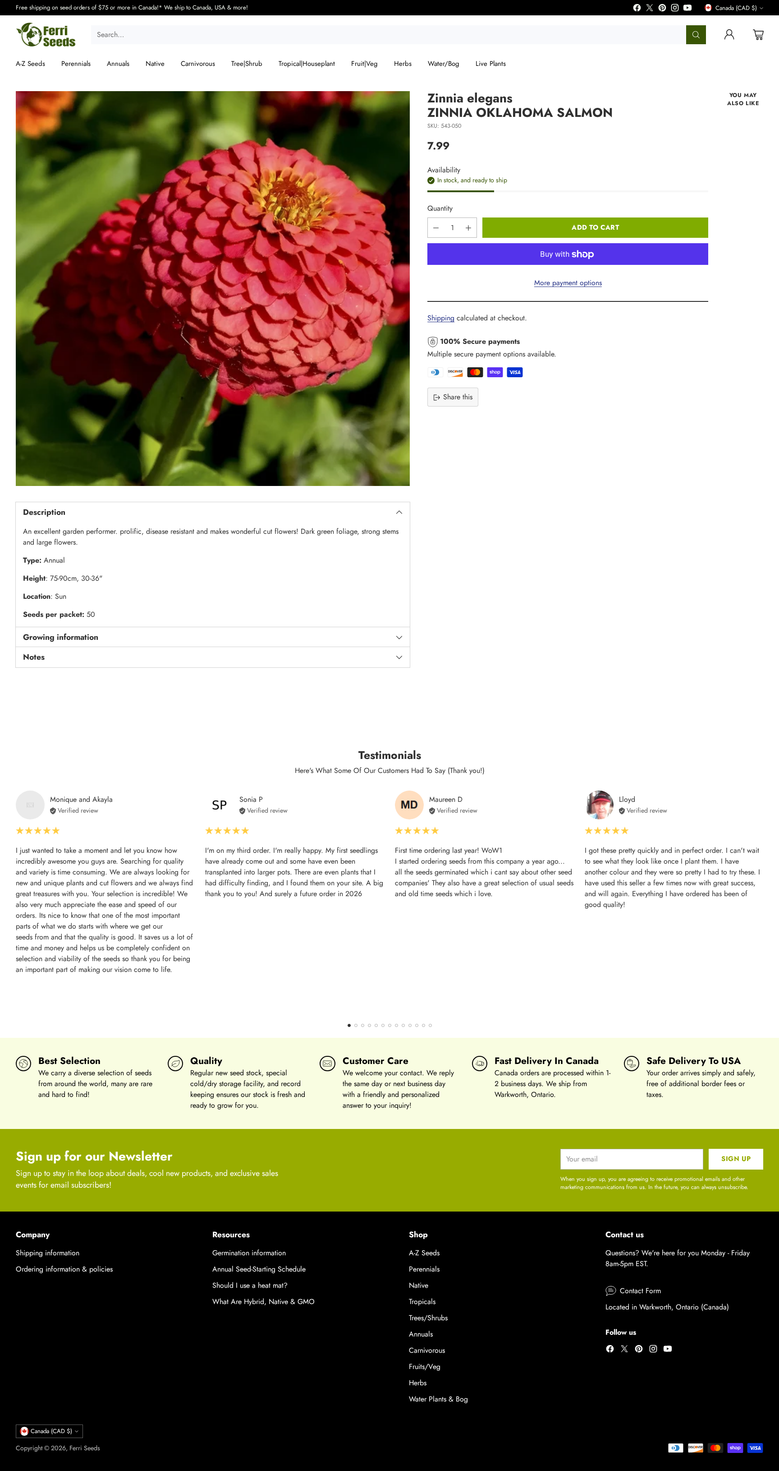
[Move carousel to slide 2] (355, 1025)
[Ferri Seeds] (46, 35)
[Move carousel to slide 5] (376, 1025)
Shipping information (47, 1253)
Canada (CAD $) (736, 8)
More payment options (568, 283)
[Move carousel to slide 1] (349, 1025)
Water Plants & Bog (438, 1399)
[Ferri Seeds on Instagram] (674, 9)
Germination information (249, 1253)
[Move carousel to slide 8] (396, 1025)
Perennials (424, 1269)
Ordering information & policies (64, 1269)
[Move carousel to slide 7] (389, 1025)
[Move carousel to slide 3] (362, 1025)
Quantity (440, 209)
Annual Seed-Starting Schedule (259, 1269)
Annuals (421, 1334)
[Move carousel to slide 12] (423, 1025)
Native (418, 1285)
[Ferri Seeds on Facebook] (637, 9)
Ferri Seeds (84, 1447)
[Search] (696, 34)
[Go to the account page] (729, 34)
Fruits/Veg (424, 1366)
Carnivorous (427, 1350)
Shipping (440, 318)
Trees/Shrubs (428, 1318)
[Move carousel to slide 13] (430, 1025)
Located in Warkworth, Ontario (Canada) (667, 1307)
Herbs (417, 1383)
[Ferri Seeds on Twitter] (649, 9)
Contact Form (640, 1291)
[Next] (760, 901)
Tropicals (422, 1301)
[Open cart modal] (758, 34)
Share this (457, 397)
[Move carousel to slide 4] (369, 1025)
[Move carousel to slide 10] (410, 1025)
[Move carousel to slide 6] (383, 1025)
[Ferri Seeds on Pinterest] (662, 9)
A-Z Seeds (424, 1253)
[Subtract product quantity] (436, 228)
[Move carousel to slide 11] (416, 1025)
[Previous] (18, 901)
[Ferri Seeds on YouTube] (687, 9)
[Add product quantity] (468, 228)
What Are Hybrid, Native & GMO (263, 1301)
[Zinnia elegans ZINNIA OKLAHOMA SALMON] (213, 288)
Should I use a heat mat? (250, 1285)
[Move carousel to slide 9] (403, 1025)
